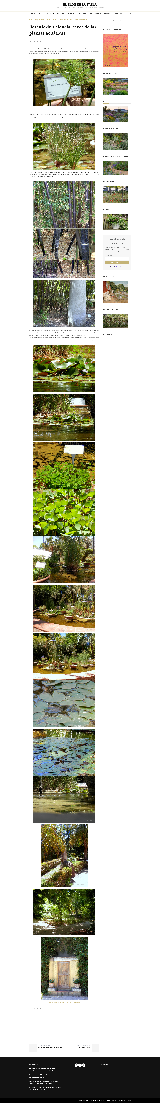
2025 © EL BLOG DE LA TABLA (87, 1100)
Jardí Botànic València (36, 19)
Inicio (33, 14)
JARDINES (49, 14)
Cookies (128, 1100)
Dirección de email (109, 255)
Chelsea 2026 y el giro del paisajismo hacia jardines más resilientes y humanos (45, 1088)
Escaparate (118, 14)
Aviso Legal (110, 1100)
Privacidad (120, 1100)
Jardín (48, 19)
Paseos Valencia (81, 19)
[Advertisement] (64, 1022)
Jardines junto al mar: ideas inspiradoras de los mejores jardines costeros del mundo (43, 1082)
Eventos (82, 14)
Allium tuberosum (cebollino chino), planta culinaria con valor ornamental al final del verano (44, 1070)
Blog (40, 14)
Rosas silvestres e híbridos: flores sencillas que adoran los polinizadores (43, 1076)
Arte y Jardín (94, 14)
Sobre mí (101, 1100)
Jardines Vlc (70, 19)
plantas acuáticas (35, 21)
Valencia (46, 21)
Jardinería (71, 14)
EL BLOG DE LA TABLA (80, 5)
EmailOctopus (121, 266)
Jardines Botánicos (58, 19)
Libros (106, 14)
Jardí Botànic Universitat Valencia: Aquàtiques (64, 1003)
